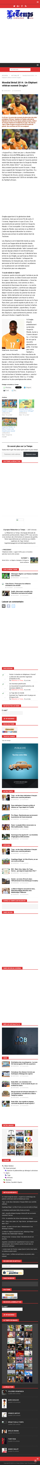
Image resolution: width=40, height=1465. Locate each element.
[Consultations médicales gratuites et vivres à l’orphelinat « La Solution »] (20, 1133)
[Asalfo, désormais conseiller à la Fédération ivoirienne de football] (6, 593)
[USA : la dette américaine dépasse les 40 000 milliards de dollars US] (28, 1366)
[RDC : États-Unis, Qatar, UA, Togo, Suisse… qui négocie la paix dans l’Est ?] (6, 871)
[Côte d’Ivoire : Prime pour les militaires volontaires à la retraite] (3, 584)
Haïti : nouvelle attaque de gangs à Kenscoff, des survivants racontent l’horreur (19, 1214)
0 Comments (17, 91)
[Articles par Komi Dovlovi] (4, 1407)
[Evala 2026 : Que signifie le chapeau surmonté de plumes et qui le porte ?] (6, 1104)
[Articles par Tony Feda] (4, 1443)
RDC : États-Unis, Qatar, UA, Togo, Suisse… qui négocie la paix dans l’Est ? (19, 1222)
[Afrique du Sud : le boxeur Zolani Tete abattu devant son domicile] (11, 1347)
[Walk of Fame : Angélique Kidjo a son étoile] (20, 1354)
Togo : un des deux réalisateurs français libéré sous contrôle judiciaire (19, 1203)
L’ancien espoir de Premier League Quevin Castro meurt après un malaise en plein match (19, 1250)
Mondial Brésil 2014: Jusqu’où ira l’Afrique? (26, 410)
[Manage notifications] (35, 1460)
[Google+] (18, 6)
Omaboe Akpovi (14, 1413)
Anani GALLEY (13, 1449)
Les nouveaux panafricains (17, 684)
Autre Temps (8, 791)
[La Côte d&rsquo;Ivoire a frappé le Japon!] (9, 403)
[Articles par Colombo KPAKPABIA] (4, 1394)
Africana (6, 845)
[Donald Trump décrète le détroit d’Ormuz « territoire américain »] (28, 1373)
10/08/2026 (16, 829)
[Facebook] (22, 6)
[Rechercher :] (20, 69)
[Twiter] (14, 6)
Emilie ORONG (13, 1431)
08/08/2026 (16, 839)
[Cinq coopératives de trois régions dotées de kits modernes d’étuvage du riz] (20, 1146)
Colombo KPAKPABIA (16, 1391)
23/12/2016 (16, 595)
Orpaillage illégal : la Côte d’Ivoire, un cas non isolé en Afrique (19, 1207)
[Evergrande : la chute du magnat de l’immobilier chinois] (20, 1373)
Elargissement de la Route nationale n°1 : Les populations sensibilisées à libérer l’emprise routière (24, 1093)
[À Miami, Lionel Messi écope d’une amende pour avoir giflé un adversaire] (28, 1354)
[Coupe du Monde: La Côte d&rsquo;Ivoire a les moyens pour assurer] (9, 421)
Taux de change (6, 740)
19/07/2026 (16, 1088)
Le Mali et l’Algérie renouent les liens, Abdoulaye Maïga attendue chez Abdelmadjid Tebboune (23, 890)
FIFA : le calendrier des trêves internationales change (17, 1218)
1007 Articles (32, 530)
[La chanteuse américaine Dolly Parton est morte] (11, 1334)
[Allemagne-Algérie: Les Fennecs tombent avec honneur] (6, 576)
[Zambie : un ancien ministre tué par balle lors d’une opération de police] (11, 1366)
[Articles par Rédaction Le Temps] (4, 1425)
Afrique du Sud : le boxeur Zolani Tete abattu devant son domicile (18, 1238)
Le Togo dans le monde (16, 693)
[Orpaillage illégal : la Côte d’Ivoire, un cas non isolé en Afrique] (6, 861)
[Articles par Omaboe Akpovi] (4, 1416)
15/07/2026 (16, 1097)
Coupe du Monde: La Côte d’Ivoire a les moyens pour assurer (8, 429)
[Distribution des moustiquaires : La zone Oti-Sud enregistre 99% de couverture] (6, 1064)
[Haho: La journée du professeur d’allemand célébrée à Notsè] (11, 1152)
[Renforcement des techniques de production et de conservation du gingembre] (28, 1146)
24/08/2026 (16, 873)
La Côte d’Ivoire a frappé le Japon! (7, 410)
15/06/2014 (7, 91)
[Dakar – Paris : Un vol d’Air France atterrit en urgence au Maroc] (11, 1373)
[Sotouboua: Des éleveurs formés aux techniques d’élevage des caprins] (6, 1074)
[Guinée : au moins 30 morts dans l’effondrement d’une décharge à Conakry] (6, 881)
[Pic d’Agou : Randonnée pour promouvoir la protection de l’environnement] (6, 817)
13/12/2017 (10, 587)
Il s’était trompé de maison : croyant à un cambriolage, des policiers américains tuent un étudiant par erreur (18, 1198)
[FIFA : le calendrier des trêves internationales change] (28, 1334)
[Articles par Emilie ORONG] (4, 1432)
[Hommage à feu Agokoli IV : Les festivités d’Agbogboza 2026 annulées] (6, 837)
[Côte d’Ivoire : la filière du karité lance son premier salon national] (11, 1354)
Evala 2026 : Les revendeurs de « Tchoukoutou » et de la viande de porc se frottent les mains (24, 1083)
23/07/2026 (16, 1076)
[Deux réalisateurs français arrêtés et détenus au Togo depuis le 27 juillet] (6, 807)
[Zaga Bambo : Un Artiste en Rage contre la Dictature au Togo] (28, 1152)
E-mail (5, 710)
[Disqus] (20, 636)
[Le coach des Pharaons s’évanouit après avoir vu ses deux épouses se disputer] (28, 1379)
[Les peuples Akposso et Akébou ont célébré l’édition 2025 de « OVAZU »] (11, 1139)
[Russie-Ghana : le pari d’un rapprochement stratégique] (20, 1379)
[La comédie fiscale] (20, 1152)
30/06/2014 (16, 578)
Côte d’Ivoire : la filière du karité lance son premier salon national (18, 1255)
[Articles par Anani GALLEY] (4, 1452)
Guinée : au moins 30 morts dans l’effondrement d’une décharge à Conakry (17, 1227)
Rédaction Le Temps (17, 680)
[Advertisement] (20, 42)
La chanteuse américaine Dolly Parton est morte (16, 1210)
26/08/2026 (16, 799)
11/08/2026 (16, 819)
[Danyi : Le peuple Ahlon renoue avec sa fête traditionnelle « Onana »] (6, 827)
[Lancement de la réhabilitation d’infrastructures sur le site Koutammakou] (11, 1146)
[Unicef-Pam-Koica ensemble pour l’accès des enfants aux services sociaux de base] (20, 1139)
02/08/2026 (16, 1066)
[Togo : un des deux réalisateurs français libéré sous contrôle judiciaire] (6, 798)
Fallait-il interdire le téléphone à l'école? (22, 674)
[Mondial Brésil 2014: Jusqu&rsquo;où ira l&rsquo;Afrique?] (26, 403)
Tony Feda (12, 1439)
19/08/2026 (16, 809)
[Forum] (25, 6)
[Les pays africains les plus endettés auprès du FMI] (20, 1366)
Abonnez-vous (31, 454)
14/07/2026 (16, 1105)
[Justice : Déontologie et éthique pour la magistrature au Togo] (11, 1133)
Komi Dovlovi (13, 1400)
